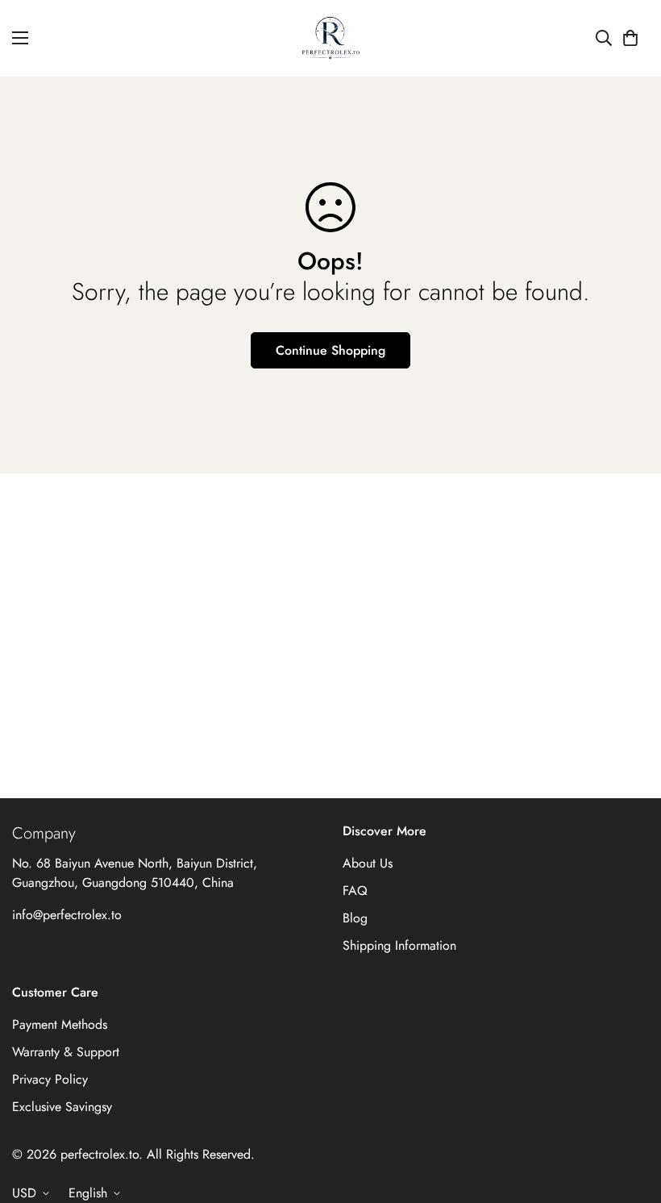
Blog (355, 918)
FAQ (355, 890)
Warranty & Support (65, 1052)
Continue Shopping (330, 350)
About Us (368, 863)
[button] (630, 37)
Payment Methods (59, 1024)
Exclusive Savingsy (62, 1106)
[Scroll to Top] (629, 1115)
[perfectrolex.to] (331, 38)
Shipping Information (399, 945)
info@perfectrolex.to (67, 914)
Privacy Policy (50, 1079)
